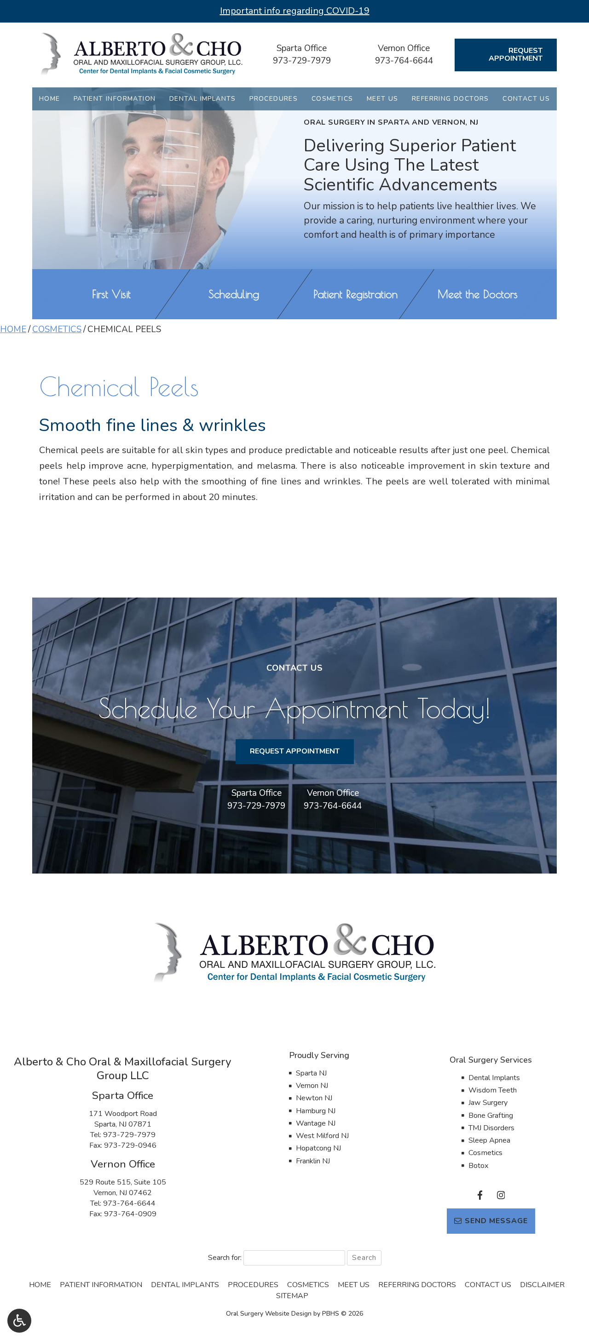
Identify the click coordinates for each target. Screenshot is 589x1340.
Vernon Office (404, 48)
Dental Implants (202, 99)
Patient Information (115, 99)
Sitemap (292, 1296)
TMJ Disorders (491, 1128)
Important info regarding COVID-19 (295, 11)
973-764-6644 (404, 61)
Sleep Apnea (489, 1140)
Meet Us (382, 99)
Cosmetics (332, 99)
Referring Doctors (450, 99)
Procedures (273, 99)
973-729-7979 (302, 61)
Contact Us (526, 99)
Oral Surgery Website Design (269, 1313)
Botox (478, 1166)
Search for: (225, 1258)
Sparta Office (302, 48)
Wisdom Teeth (492, 1090)
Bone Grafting (490, 1115)
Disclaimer (542, 1285)
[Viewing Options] (19, 1320)
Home (49, 99)
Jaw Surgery (488, 1103)
